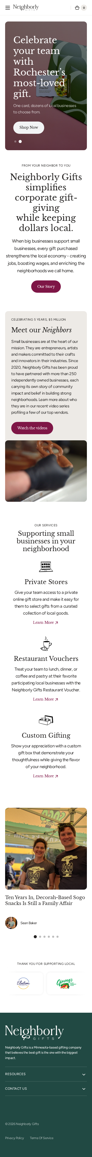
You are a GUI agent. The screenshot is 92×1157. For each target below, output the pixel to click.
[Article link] (46, 868)
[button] (7, 7)
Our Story (46, 286)
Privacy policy (14, 1138)
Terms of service (41, 1138)
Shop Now (28, 127)
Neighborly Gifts (27, 1124)
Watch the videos (32, 428)
